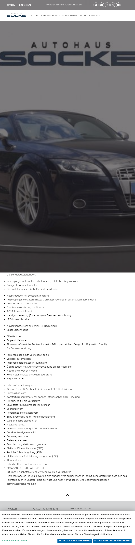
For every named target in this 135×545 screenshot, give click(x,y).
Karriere (46, 15)
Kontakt (95, 15)
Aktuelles (12, 509)
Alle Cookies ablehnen (74, 540)
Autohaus (84, 15)
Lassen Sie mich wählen (14, 540)
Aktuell (35, 15)
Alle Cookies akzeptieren (112, 540)
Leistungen (71, 15)
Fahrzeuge (58, 15)
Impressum (11, 5)
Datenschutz (25, 5)
